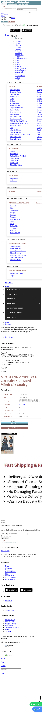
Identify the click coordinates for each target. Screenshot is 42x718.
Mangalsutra (14, 210)
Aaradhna (18, 66)
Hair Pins (13, 230)
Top (11, 128)
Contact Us (12, 4)
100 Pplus (18, 41)
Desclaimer (9, 625)
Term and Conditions (12, 627)
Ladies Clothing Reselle (17, 243)
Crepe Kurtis (14, 110)
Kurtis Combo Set (16, 119)
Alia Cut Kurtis (15, 130)
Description (9, 337)
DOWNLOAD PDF (9, 434)
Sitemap (8, 631)
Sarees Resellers (15, 246)
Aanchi (17, 64)
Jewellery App (15, 233)
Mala (12, 221)
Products (8, 324)
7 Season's (18, 53)
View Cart (4, 21)
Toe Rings (13, 228)
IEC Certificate (10, 579)
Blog (7, 574)
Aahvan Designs (21, 58)
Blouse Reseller (15, 253)
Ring (11, 208)
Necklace (13, 217)
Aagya (17, 57)
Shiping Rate (9, 610)
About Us (8, 568)
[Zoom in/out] (4, 520)
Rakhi (12, 224)
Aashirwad (19, 72)
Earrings (13, 215)
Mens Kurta (14, 151)
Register (25, 4)
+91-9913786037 (8, 2)
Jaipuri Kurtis (14, 103)
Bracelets (13, 206)
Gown (12, 99)
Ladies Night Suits (16, 273)
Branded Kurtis (15, 137)
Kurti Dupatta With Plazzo (19, 123)
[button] (21, 715)
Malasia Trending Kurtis (18, 121)
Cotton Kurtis (14, 94)
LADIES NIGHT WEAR (17, 270)
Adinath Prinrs (20, 76)
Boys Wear (14, 179)
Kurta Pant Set (15, 105)
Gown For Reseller (16, 257)
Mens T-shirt (14, 158)
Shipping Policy (10, 623)
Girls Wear (13, 181)
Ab (16, 74)
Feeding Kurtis (15, 90)
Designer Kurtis (15, 92)
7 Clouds (18, 51)
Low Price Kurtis (16, 117)
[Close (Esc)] (2, 520)
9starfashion (19, 55)
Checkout (11, 21)
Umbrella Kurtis (15, 139)
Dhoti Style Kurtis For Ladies (20, 134)
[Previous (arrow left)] (2, 522)
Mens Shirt (14, 154)
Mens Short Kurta (16, 165)
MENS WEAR (14, 148)
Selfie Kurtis (14, 96)
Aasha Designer (20, 70)
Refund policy (10, 622)
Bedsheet (12, 191)
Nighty (12, 276)
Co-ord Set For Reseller (18, 251)
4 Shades (18, 47)
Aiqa (17, 80)
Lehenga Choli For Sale (18, 255)
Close (13, 18)
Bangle (12, 212)
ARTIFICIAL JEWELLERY (19, 203)
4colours (18, 49)
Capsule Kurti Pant (16, 108)
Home (7, 35)
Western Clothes (15, 260)
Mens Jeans (14, 160)
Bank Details (9, 576)
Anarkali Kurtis (15, 125)
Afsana (17, 78)
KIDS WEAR (14, 176)
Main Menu (9, 283)
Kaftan (12, 101)
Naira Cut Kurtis (15, 132)
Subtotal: (4, 20)
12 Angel (18, 45)
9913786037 (5, 551)
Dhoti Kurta (14, 163)
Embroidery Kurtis (16, 141)
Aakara (17, 60)
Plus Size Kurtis (15, 112)
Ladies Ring (14, 226)
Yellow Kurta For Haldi (18, 156)
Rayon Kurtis (14, 114)
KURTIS (12, 87)
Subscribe (5, 538)
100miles (18, 43)
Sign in (18, 4)
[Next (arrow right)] (4, 522)
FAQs (7, 629)
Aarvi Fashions (20, 68)
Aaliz (17, 62)
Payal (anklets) (15, 219)
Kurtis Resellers (15, 248)
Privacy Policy (10, 620)
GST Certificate (10, 577)
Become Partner (10, 572)
